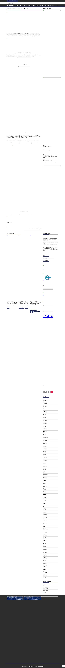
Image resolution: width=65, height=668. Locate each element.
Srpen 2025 (44, 417)
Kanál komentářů (45, 588)
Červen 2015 (45, 572)
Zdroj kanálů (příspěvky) (46, 587)
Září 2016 (44, 569)
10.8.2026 (32, 301)
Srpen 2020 (44, 509)
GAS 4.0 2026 (45, 152)
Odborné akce (11, 5)
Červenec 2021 (45, 492)
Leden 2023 (45, 465)
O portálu (41, 5)
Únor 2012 (44, 577)
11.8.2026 (20, 301)
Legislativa (29, 5)
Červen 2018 (45, 549)
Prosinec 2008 (45, 578)
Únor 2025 (44, 426)
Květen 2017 (45, 563)
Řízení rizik (32, 312)
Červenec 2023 (45, 455)
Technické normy (35, 5)
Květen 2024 (45, 440)
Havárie (36, 311)
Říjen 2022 (44, 469)
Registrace (44, 584)
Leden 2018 (45, 555)
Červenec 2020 (45, 511)
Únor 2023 (44, 463)
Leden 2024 (45, 446)
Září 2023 (44, 452)
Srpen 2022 (44, 472)
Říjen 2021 (44, 488)
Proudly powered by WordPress (27, 666)
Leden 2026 (45, 409)
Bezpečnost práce (33, 311)
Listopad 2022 (45, 468)
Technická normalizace (23, 224)
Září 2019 (44, 526)
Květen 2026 (45, 403)
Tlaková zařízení (31, 224)
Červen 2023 (45, 457)
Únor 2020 (44, 518)
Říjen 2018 (44, 543)
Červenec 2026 (45, 400)
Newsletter (47, 5)
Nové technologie (11, 224)
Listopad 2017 (45, 558)
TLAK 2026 (44, 147)
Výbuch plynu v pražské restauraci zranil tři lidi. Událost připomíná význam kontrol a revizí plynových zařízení (50, 239)
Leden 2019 (45, 538)
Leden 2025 (45, 428)
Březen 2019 (45, 535)
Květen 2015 (45, 574)
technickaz (12, 301)
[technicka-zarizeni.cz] (7, 5)
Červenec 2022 (45, 474)
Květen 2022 (45, 477)
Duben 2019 (45, 534)
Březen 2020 (45, 517)
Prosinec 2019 (45, 521)
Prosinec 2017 (45, 557)
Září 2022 (44, 471)
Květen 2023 (45, 458)
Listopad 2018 (45, 541)
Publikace (51, 5)
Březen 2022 (45, 480)
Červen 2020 (45, 512)
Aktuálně (8, 224)
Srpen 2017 (44, 561)
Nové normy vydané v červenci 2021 (13, 226)
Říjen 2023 (44, 451)
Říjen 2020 (44, 506)
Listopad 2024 (45, 431)
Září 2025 (44, 415)
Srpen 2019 (44, 528)
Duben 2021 (45, 497)
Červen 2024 (45, 438)
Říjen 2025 (44, 414)
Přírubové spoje (18, 224)
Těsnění (28, 224)
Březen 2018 (45, 552)
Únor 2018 (44, 554)
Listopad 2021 (45, 486)
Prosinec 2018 (45, 540)
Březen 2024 (45, 443)
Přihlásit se (44, 585)
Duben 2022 (45, 478)
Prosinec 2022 (45, 466)
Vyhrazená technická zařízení (20, 5)
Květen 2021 (45, 495)
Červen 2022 (45, 475)
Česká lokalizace (45, 590)
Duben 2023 (45, 460)
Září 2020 (44, 508)
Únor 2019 (44, 537)
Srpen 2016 (44, 571)
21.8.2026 (8, 301)
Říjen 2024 (44, 432)
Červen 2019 (45, 531)
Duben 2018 (45, 551)
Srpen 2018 (44, 546)
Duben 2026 (45, 405)
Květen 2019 (45, 532)
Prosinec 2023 (45, 448)
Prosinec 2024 (45, 429)
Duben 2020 (45, 515)
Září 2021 (44, 489)
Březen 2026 (45, 406)
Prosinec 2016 (45, 566)
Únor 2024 (44, 445)
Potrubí (15, 224)
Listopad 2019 (45, 523)
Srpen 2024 (44, 435)
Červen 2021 (45, 494)
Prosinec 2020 (45, 503)
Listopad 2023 (45, 449)
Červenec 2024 (45, 437)
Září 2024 (44, 434)
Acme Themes (41, 666)
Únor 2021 (44, 500)
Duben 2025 (45, 423)
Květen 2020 (45, 514)
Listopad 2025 (45, 412)
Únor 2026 (44, 408)
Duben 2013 (45, 575)
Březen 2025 (45, 425)
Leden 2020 (45, 520)
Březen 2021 (45, 498)
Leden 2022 (45, 483)
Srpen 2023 (44, 454)
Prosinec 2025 (45, 411)
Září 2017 (44, 560)
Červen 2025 (45, 420)
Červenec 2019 (45, 529)
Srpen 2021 (44, 491)
